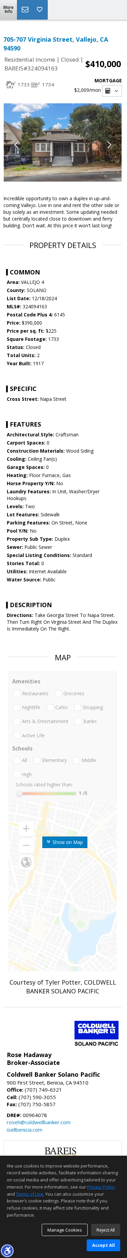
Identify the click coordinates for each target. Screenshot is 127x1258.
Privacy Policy (101, 1187)
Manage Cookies (64, 1230)
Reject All (106, 1230)
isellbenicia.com (24, 1129)
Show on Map (67, 842)
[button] (7, 1250)
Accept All (103, 1245)
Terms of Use (29, 1194)
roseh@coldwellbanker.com (38, 1122)
